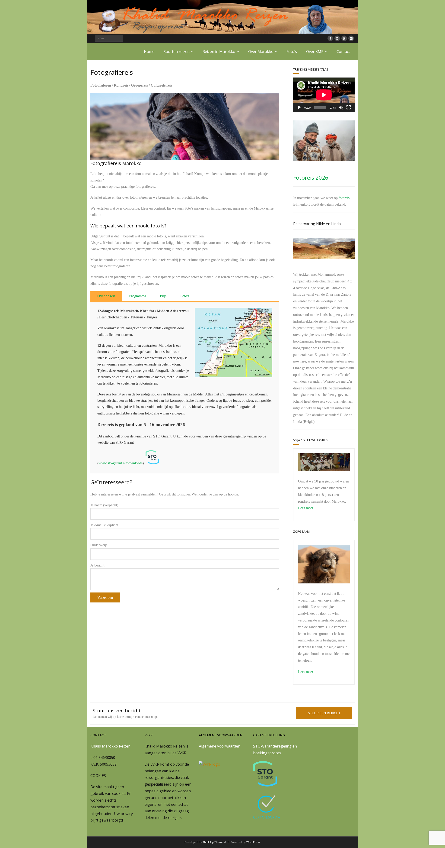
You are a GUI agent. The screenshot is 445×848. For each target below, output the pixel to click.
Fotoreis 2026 (310, 177)
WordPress (253, 842)
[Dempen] (341, 107)
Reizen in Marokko (219, 51)
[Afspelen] (299, 107)
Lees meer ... (307, 508)
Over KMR (315, 51)
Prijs (163, 296)
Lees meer (305, 672)
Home (149, 51)
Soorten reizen (177, 51)
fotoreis (344, 198)
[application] (324, 95)
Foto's (184, 296)
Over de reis (106, 296)
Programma (137, 296)
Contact (343, 51)
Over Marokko (260, 51)
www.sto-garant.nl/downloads (121, 463)
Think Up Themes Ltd (216, 842)
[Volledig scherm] (348, 107)
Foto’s (291, 51)
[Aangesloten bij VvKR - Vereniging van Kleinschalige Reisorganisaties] (209, 764)
